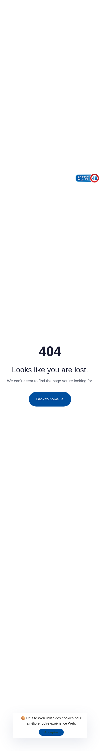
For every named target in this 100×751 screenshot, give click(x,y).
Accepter (51, 732)
